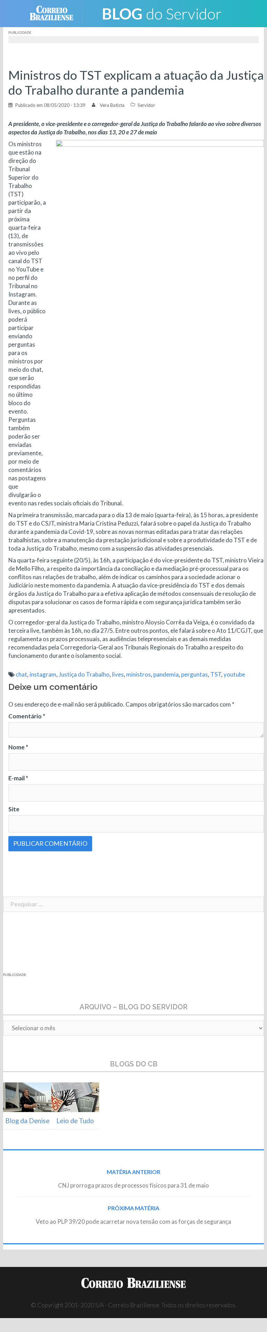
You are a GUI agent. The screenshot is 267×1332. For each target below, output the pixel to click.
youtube (234, 674)
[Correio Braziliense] (57, 12)
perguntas (194, 674)
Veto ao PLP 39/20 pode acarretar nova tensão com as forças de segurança (133, 1221)
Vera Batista (112, 105)
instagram (43, 674)
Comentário (26, 716)
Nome (18, 747)
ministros (138, 674)
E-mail (18, 778)
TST (215, 674)
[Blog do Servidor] (161, 12)
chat (21, 674)
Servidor (146, 105)
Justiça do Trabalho (84, 674)
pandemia (166, 674)
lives (118, 674)
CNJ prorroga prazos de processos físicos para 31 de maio (133, 1185)
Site (13, 809)
